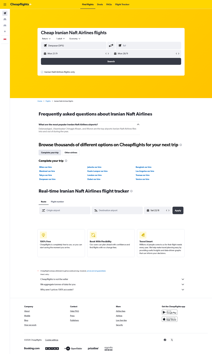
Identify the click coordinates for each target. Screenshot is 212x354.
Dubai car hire (93, 179)
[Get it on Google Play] (169, 312)
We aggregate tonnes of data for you (58, 284)
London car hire (94, 175)
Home (39, 101)
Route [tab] (43, 201)
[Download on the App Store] (169, 319)
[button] (5, 4)
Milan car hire (45, 167)
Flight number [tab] (57, 201)
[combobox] (46, 38)
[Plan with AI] (5, 31)
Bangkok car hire (143, 167)
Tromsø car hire (143, 175)
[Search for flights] (5, 13)
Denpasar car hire (47, 179)
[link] (165, 340)
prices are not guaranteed (96, 271)
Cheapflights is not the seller (54, 279)
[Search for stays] (5, 19)
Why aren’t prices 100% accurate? (57, 289)
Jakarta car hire (94, 167)
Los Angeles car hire (145, 171)
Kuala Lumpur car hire (97, 171)
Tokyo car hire (45, 175)
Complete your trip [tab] (50, 152)
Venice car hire (142, 179)
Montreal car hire (47, 171)
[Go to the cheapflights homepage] (21, 4)
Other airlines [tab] (71, 152)
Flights (48, 101)
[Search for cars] (5, 25)
